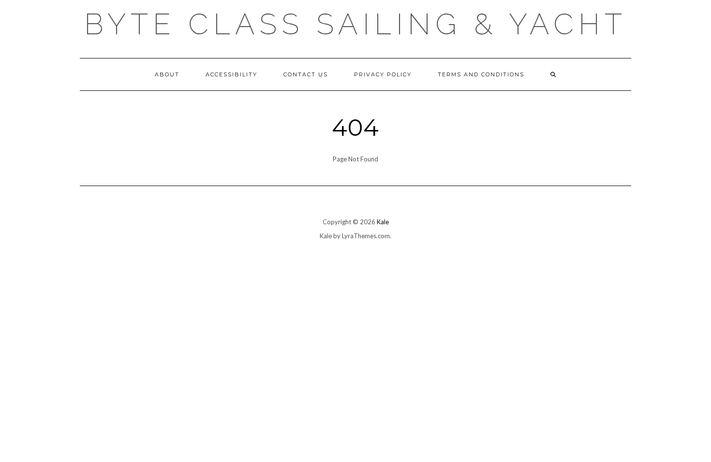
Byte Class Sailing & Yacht (355, 24)
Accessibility (231, 74)
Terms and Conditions (481, 74)
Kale (383, 222)
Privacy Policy (383, 74)
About (167, 74)
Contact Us (305, 74)
